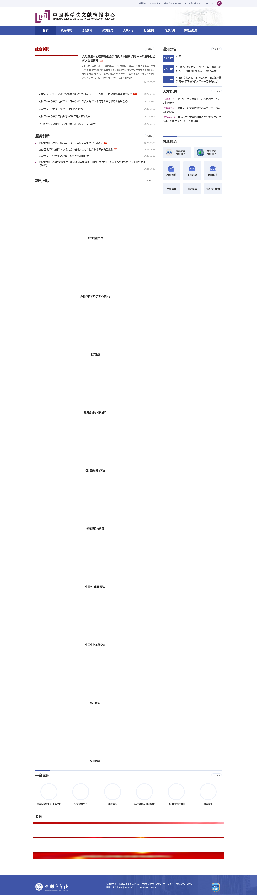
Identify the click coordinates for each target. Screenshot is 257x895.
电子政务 (95, 703)
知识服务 (107, 30)
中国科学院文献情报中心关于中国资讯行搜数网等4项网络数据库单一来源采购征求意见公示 (198, 79)
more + (149, 49)
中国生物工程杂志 (95, 644)
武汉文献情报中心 (193, 3)
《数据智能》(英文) (95, 470)
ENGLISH (209, 3)
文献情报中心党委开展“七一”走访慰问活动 (61, 109)
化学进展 (95, 354)
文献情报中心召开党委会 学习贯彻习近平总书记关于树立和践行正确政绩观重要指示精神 (86, 94)
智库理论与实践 (95, 528)
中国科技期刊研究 (95, 586)
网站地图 (142, 3)
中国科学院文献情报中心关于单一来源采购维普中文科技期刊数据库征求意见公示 (198, 69)
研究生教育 (190, 30)
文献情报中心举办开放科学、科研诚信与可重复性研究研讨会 (71, 143)
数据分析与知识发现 (95, 412)
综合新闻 (87, 30)
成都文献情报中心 (172, 3)
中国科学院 (155, 3)
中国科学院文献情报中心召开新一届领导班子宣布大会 (67, 124)
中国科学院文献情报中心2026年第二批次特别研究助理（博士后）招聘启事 (192, 119)
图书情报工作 (95, 238)
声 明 (178, 56)
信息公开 (170, 30)
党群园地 (149, 30)
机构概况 (66, 30)
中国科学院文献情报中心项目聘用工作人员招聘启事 (191, 101)
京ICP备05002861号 (151, 884)
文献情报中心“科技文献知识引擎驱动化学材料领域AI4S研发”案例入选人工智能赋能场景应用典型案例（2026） (92, 164)
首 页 (46, 30)
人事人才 (128, 30)
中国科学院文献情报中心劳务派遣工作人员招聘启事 (191, 110)
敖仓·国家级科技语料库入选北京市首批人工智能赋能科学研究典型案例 (76, 149)
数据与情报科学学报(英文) (95, 296)
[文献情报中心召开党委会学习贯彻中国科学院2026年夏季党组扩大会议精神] (56, 69)
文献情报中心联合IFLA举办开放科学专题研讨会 (64, 156)
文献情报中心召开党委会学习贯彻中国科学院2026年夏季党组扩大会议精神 (118, 58)
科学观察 (95, 761)
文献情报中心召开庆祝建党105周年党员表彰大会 (64, 116)
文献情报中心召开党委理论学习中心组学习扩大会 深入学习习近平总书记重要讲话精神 (84, 101)
